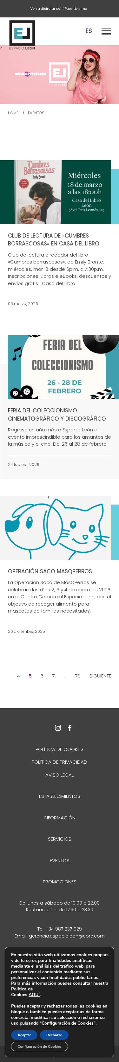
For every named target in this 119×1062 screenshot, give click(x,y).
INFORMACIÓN (60, 817)
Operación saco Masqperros (50, 571)
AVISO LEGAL (59, 775)
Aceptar (24, 1035)
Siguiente (100, 675)
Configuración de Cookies (39, 1046)
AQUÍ (34, 995)
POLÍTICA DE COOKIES (59, 749)
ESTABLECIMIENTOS (59, 796)
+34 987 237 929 (64, 929)
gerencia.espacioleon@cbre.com (67, 936)
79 (78, 675)
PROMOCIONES (59, 881)
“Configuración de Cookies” (68, 1023)
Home (13, 113)
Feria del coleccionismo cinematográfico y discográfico (57, 415)
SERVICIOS (59, 839)
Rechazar (54, 1035)
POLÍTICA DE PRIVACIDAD (59, 762)
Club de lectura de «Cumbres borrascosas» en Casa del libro (53, 240)
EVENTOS (36, 113)
